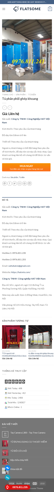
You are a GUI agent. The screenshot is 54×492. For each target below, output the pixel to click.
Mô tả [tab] (5, 200)
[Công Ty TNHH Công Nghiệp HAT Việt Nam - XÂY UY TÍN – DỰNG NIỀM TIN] (27, 9)
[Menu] (3, 9)
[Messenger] (7, 467)
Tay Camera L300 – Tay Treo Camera (27, 432)
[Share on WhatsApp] (4, 183)
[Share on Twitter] (14, 183)
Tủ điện (32, 94)
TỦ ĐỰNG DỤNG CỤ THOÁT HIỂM (28, 441)
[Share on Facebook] (9, 183)
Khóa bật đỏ (16, 469)
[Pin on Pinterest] (24, 183)
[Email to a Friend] (19, 183)
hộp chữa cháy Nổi (19, 460)
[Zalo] (7, 477)
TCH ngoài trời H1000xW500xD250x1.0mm (14, 354)
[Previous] (6, 50)
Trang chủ (7, 94)
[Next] (47, 50)
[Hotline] (7, 487)
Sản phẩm (20, 94)
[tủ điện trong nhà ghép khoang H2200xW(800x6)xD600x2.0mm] (40, 337)
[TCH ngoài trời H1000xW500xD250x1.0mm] (14, 337)
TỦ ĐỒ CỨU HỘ (18, 450)
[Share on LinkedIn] (29, 183)
